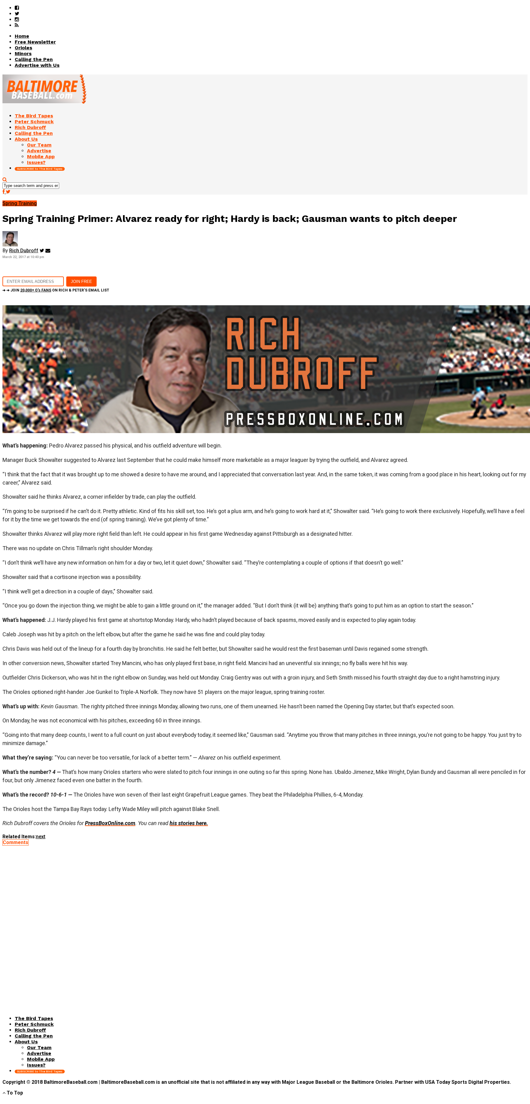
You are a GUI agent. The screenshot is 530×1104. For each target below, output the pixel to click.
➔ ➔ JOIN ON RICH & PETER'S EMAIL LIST (55, 290)
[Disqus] (265, 922)
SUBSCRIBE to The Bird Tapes (40, 168)
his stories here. (189, 823)
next (40, 836)
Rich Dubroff (23, 250)
